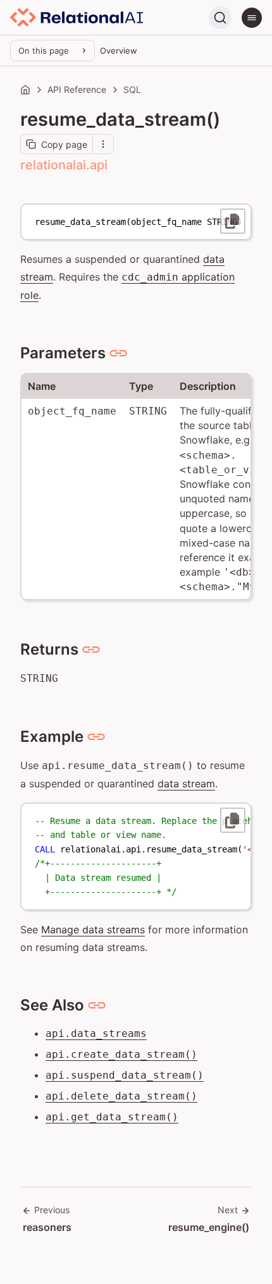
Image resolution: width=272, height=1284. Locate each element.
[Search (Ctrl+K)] (220, 17)
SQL (132, 89)
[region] (136, 221)
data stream (186, 783)
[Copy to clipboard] (232, 221)
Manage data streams (93, 929)
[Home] (25, 90)
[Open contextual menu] (103, 144)
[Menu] (252, 18)
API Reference (76, 89)
